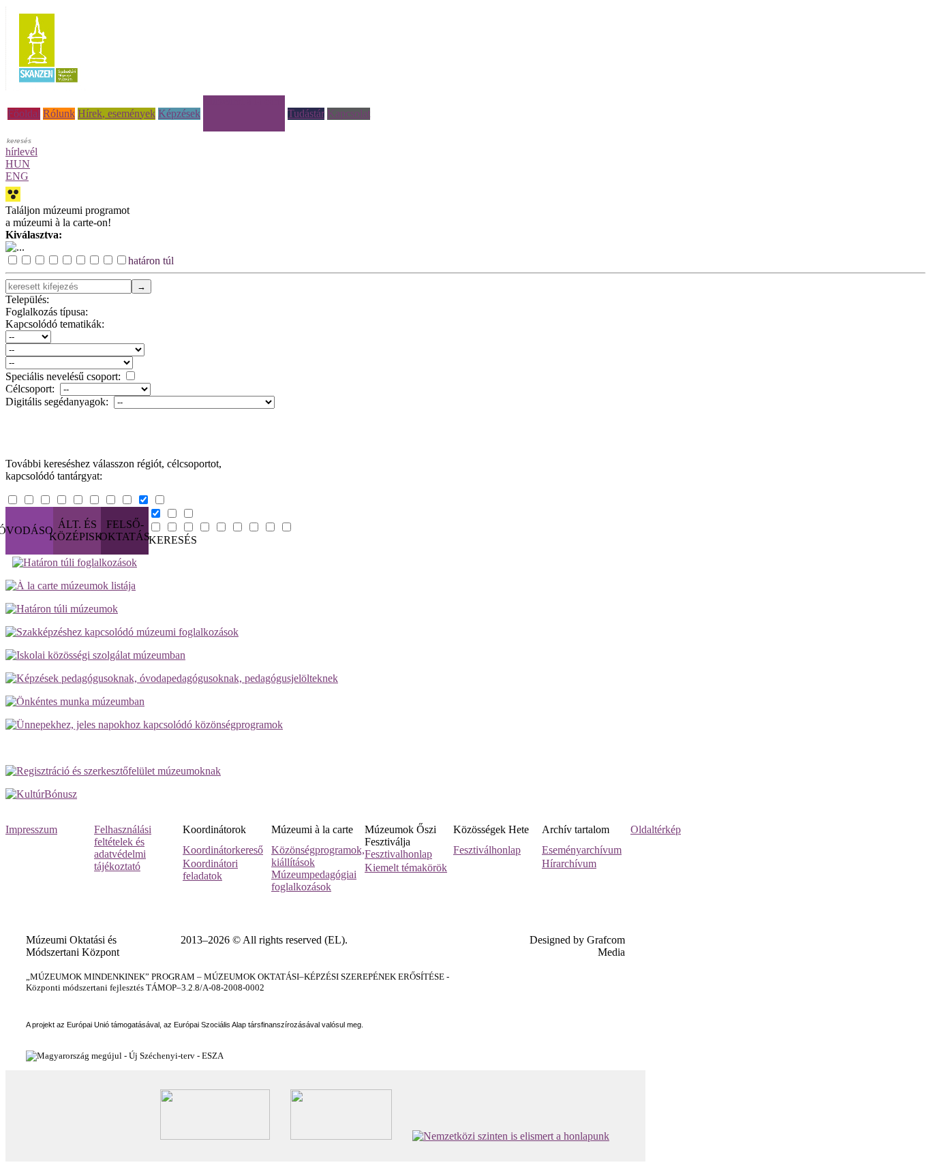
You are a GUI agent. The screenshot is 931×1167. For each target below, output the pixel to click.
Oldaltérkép (655, 829)
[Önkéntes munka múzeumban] (74, 701)
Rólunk (59, 113)
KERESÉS (173, 540)
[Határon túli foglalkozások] (469, 563)
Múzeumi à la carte (244, 101)
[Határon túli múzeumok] (61, 608)
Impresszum (31, 829)
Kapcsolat (348, 113)
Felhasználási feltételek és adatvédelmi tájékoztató (122, 848)
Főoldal (23, 113)
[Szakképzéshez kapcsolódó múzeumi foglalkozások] (122, 632)
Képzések (179, 113)
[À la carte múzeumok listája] (70, 585)
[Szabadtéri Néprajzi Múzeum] (48, 87)
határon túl (151, 260)
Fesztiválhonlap (487, 850)
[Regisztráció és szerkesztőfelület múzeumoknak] (113, 771)
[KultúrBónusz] (41, 794)
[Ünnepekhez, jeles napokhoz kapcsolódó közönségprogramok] (144, 724)
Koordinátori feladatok (210, 870)
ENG (17, 176)
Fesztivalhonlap (398, 854)
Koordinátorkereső (223, 850)
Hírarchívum (569, 863)
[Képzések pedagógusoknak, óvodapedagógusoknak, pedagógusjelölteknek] (171, 678)
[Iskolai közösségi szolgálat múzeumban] (95, 655)
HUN (17, 164)
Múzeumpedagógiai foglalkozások (313, 880)
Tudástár (306, 113)
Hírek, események (116, 113)
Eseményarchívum (582, 850)
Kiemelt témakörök (406, 867)
